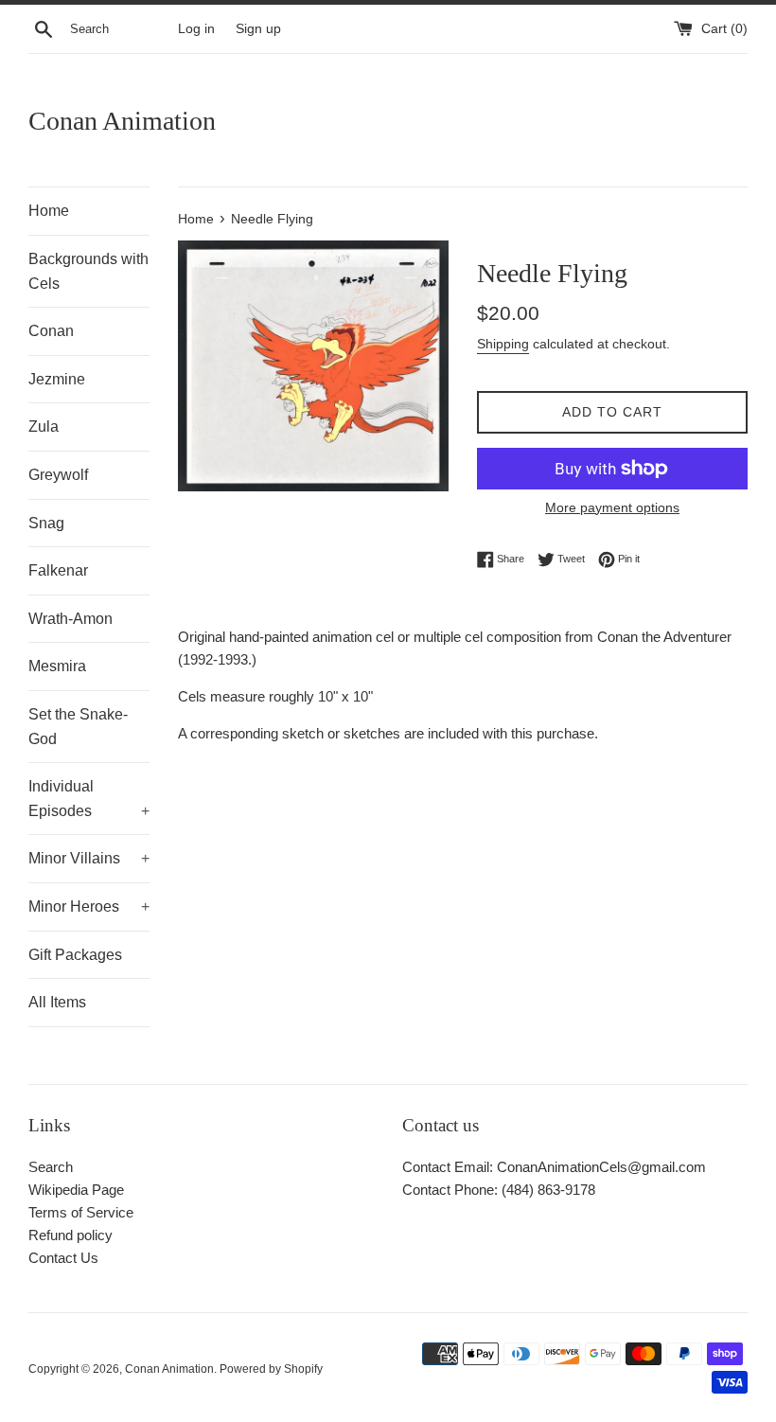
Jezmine (56, 379)
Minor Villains (89, 858)
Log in (196, 29)
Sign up (258, 29)
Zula (43, 426)
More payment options (612, 507)
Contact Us (63, 1258)
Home (48, 211)
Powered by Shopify (271, 1369)
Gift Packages (75, 955)
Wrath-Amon (70, 619)
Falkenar (58, 570)
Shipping (503, 343)
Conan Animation (122, 120)
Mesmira (57, 666)
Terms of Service (80, 1212)
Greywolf (58, 475)
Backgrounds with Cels (88, 271)
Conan (51, 331)
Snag (46, 523)
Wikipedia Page (76, 1190)
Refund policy (70, 1235)
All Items (57, 1002)
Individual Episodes (89, 798)
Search (50, 1167)
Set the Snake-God (78, 726)
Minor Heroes (89, 906)
